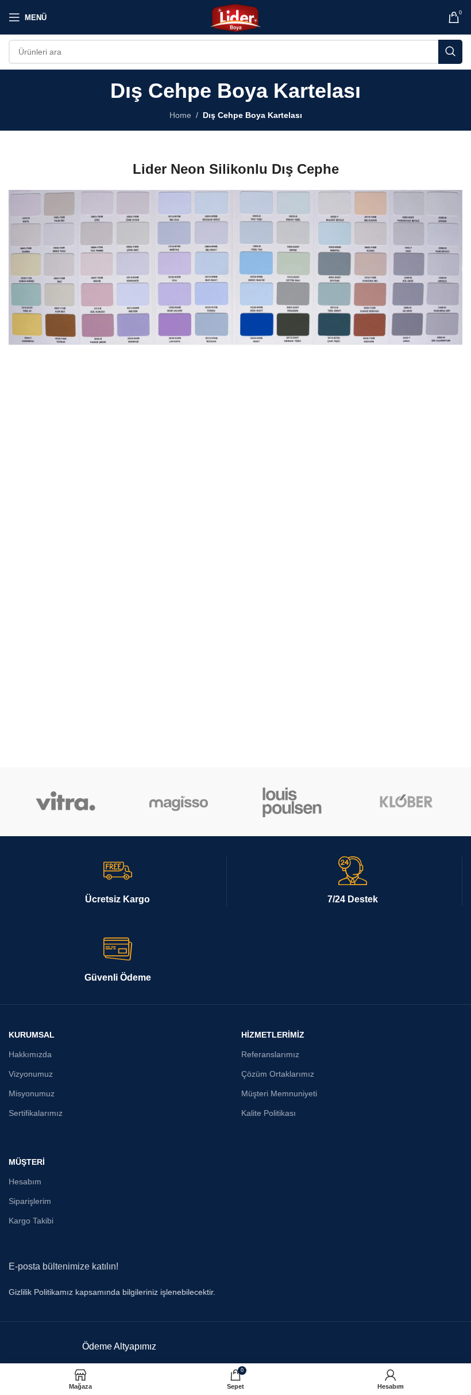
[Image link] (235, 266)
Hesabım (25, 1181)
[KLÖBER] (405, 801)
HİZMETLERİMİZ (272, 1034)
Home (180, 115)
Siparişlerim (30, 1201)
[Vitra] (65, 801)
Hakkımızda (30, 1054)
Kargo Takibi (31, 1220)
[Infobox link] (117, 881)
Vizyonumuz (31, 1073)
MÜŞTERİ (27, 1162)
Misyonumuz (32, 1093)
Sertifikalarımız (36, 1113)
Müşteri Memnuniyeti (279, 1093)
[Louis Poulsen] (292, 801)
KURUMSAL (32, 1034)
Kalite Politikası (268, 1113)
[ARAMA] (450, 52)
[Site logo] (235, 16)
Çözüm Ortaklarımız (277, 1073)
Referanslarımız (270, 1054)
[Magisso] (178, 801)
